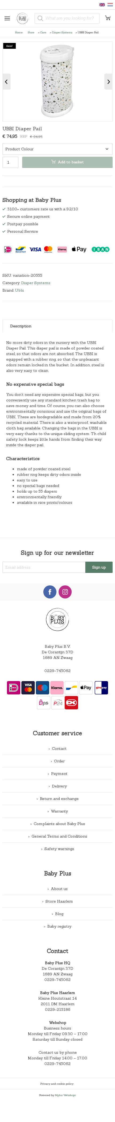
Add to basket (71, 162)
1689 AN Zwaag (57, 974)
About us (59, 888)
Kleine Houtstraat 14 (57, 998)
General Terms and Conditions (59, 836)
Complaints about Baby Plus (59, 823)
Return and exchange (59, 798)
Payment (59, 773)
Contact (59, 748)
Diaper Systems (62, 32)
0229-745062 (57, 670)
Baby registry (59, 926)
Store (31, 32)
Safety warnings (59, 848)
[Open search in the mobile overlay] (66, 18)
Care (43, 32)
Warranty (59, 811)
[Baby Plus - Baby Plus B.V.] (24, 18)
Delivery (59, 786)
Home (19, 32)
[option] (58, 81)
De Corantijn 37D (57, 968)
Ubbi (19, 290)
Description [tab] (20, 326)
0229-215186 (57, 1009)
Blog (59, 913)
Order (59, 761)
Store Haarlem (59, 901)
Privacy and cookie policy (57, 1083)
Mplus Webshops (65, 1095)
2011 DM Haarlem (58, 1004)
